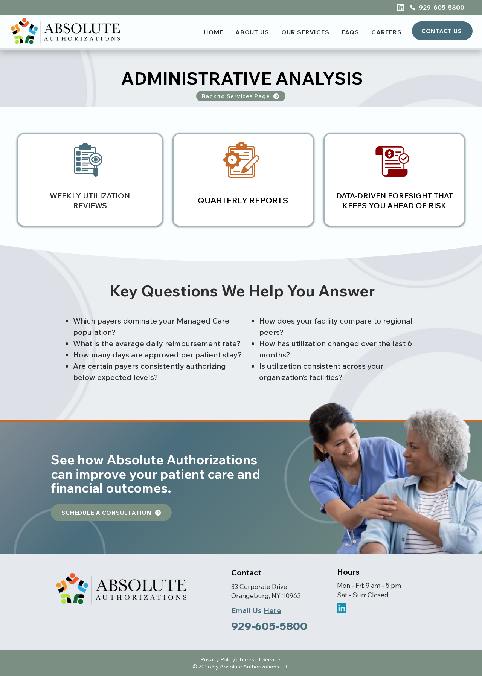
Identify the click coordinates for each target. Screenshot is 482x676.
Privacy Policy (217, 659)
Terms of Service (259, 659)
